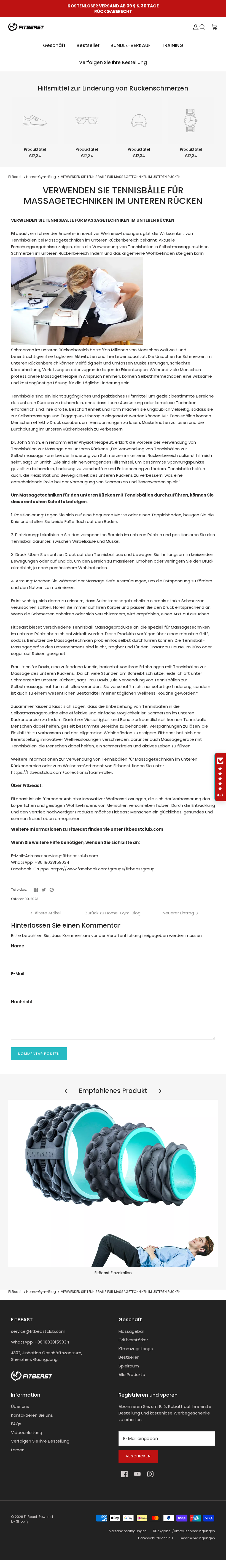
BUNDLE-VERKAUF (131, 45)
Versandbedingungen (128, 1531)
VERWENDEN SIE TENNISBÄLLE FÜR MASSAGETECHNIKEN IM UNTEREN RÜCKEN (121, 177)
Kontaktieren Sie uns (32, 1415)
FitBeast (14, 177)
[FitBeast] (26, 27)
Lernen (18, 1450)
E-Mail (17, 974)
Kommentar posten (39, 1053)
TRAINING (172, 45)
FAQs (16, 1424)
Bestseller (88, 45)
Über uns (20, 1406)
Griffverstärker (133, 1340)
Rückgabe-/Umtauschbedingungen (184, 1531)
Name (17, 946)
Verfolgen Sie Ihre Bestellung (113, 62)
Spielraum (129, 1366)
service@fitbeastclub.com (38, 1331)
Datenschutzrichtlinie (155, 1538)
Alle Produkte (132, 1374)
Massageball (131, 1331)
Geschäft (54, 45)
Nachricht (22, 1002)
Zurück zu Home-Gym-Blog (113, 913)
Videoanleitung (26, 1432)
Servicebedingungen (197, 1538)
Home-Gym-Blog (41, 177)
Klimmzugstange (136, 1348)
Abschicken (138, 1456)
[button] (220, 777)
